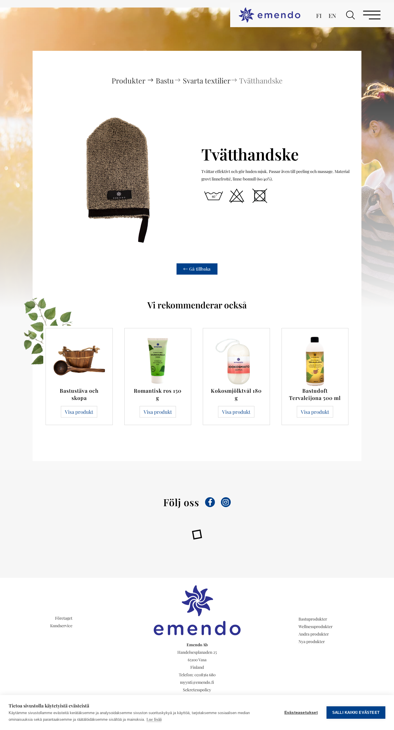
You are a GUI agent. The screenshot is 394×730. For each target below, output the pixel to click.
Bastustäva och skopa (79, 394)
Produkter (129, 80)
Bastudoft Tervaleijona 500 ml (315, 394)
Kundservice (61, 625)
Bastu (165, 80)
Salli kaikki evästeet (356, 712)
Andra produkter (314, 634)
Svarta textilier (206, 80)
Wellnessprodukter (316, 626)
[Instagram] (226, 502)
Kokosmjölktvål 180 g (236, 394)
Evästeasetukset (301, 712)
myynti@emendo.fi (197, 682)
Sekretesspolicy (197, 689)
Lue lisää (154, 719)
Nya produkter (312, 641)
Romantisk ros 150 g (157, 394)
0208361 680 (204, 674)
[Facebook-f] (210, 502)
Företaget (63, 618)
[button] (350, 15)
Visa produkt (79, 412)
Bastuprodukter (313, 619)
